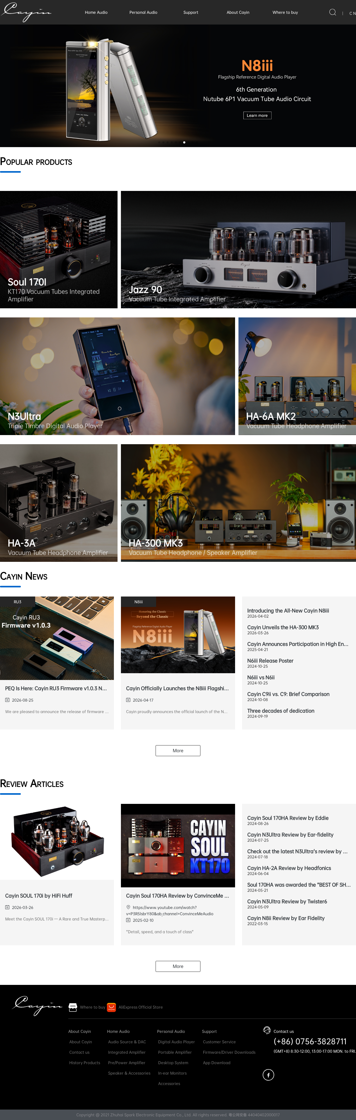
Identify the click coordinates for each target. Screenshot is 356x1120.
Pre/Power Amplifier (126, 1062)
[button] (159, 142)
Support (190, 12)
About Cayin (238, 12)
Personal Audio (143, 12)
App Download (216, 1062)
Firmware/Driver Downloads (228, 1052)
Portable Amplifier (174, 1052)
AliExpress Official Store (141, 1007)
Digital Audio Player (176, 1041)
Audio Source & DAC (126, 1041)
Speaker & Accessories (128, 1073)
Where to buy (285, 12)
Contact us (78, 1052)
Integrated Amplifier (126, 1052)
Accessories (168, 1083)
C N (352, 13)
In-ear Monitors (172, 1073)
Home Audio (96, 12)
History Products (84, 1062)
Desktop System (172, 1062)
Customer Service (219, 1041)
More (178, 750)
